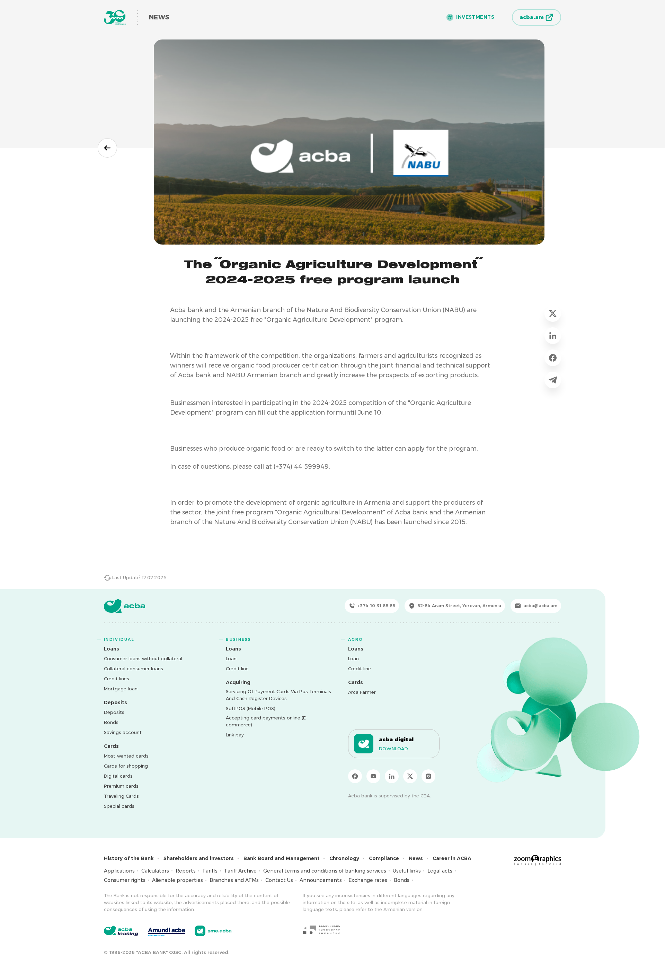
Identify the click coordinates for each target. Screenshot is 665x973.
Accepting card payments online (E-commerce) (267, 721)
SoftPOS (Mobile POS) (250, 708)
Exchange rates (367, 880)
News (416, 858)
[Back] (107, 148)
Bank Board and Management (281, 858)
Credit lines (116, 678)
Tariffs (210, 871)
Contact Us (279, 880)
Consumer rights (124, 880)
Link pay (235, 734)
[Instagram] (428, 776)
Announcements (321, 880)
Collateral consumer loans (133, 668)
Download (393, 748)
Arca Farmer (362, 692)
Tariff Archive (240, 871)
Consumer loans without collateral (143, 658)
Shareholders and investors (198, 858)
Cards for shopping (126, 766)
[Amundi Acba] (166, 931)
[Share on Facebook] (552, 358)
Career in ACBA (452, 858)
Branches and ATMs (234, 880)
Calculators (155, 871)
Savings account (123, 732)
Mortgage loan (121, 688)
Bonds (111, 722)
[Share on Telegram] (552, 380)
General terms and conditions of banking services (324, 871)
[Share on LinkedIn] (552, 335)
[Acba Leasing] (121, 931)
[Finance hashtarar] (321, 930)
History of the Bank (129, 858)
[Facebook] (355, 776)
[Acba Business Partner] (213, 931)
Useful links (407, 871)
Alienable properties (177, 880)
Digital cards (118, 776)
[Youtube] (373, 776)
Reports (186, 871)
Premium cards (121, 786)
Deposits (114, 712)
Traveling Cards (121, 796)
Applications (119, 871)
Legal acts (439, 871)
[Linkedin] (392, 776)
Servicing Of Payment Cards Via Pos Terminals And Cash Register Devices (278, 695)
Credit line (237, 668)
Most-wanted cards (126, 756)
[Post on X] (552, 313)
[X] (410, 776)
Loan (231, 658)
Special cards (119, 806)
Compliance (384, 858)
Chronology (344, 858)
